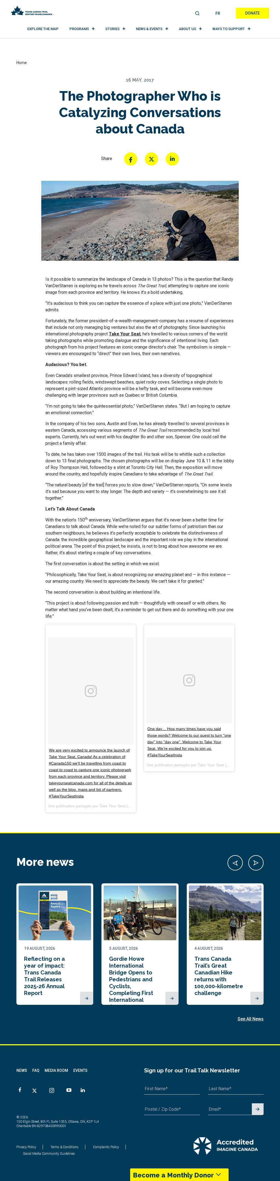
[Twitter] (151, 159)
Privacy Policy (26, 1147)
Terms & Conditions (64, 1147)
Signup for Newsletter (257, 1109)
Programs (79, 29)
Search (197, 14)
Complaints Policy (106, 1147)
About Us (187, 29)
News (21, 1070)
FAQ (35, 1070)
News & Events (149, 29)
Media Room (56, 1070)
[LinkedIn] (172, 159)
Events (80, 1070)
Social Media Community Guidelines (49, 1154)
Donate (252, 13)
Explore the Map (43, 29)
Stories (112, 29)
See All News (251, 1019)
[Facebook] (130, 159)
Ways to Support (228, 29)
